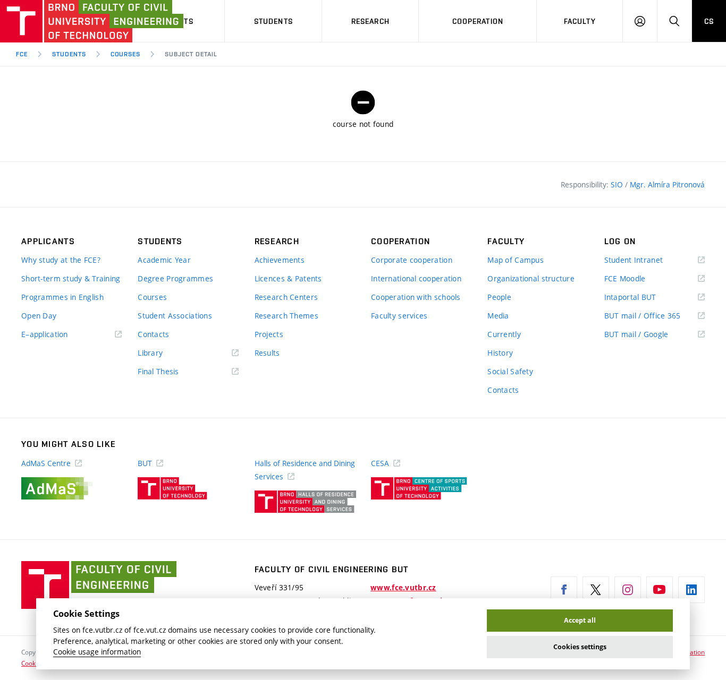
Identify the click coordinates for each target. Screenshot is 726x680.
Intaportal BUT (645, 297)
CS (709, 21)
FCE (22, 54)
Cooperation (477, 21)
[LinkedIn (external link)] (691, 589)
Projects (269, 334)
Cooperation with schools (416, 297)
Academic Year (164, 260)
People (499, 297)
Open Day (38, 316)
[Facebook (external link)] (564, 589)
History (500, 353)
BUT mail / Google (651, 335)
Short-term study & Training (71, 278)
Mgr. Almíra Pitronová (667, 184)
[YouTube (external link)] (659, 589)
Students (273, 21)
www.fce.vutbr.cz (403, 587)
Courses (126, 54)
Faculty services (399, 316)
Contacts (153, 334)
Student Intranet (649, 260)
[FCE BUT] (58, 21)
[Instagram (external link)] (627, 589)
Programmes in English (62, 297)
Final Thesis (174, 372)
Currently (504, 334)
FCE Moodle (640, 279)
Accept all (580, 620)
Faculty (580, 21)
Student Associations (175, 316)
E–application (60, 335)
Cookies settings (579, 646)
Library (166, 353)
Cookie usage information (97, 652)
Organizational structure (531, 278)
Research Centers (286, 297)
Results (267, 353)
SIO (618, 184)
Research (370, 21)
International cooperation (416, 278)
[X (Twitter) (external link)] (596, 589)
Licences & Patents (288, 278)
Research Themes (286, 316)
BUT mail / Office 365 (654, 316)
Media (498, 316)
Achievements (280, 260)
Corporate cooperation (411, 260)
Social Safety (510, 371)
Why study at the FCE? (60, 260)
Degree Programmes (175, 278)
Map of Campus (515, 260)
